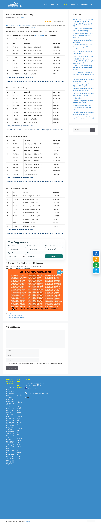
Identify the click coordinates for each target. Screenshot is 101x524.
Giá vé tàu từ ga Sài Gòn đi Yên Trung (18, 26)
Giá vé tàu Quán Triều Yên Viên (16, 317)
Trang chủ (44, 4)
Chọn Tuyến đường (13, 246)
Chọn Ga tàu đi (31, 246)
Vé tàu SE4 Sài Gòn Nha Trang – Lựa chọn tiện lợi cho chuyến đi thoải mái (83, 68)
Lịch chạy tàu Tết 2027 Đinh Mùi (83, 19)
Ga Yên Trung (39, 35)
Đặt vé (52, 4)
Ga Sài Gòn (21, 268)
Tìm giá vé (54, 256)
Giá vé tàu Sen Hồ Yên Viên (15, 315)
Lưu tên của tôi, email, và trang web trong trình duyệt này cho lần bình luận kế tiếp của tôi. (35, 363)
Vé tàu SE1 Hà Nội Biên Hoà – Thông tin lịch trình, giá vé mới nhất (82, 24)
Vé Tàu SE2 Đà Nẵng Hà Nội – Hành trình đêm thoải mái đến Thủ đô (83, 74)
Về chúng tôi (74, 4)
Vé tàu (65, 4)
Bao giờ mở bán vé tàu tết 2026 (83, 56)
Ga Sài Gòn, (32, 27)
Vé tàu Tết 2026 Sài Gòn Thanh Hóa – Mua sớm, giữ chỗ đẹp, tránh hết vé (83, 47)
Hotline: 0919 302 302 (87, 4)
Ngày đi (10, 253)
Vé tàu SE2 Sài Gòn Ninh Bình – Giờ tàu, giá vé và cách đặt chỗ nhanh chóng (82, 35)
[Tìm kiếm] (92, 130)
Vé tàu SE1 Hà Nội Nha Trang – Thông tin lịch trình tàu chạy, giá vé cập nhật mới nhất (84, 61)
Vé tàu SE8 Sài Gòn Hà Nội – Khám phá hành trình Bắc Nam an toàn (83, 107)
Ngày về (29, 253)
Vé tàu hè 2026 (77, 98)
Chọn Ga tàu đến (50, 246)
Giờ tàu (59, 4)
